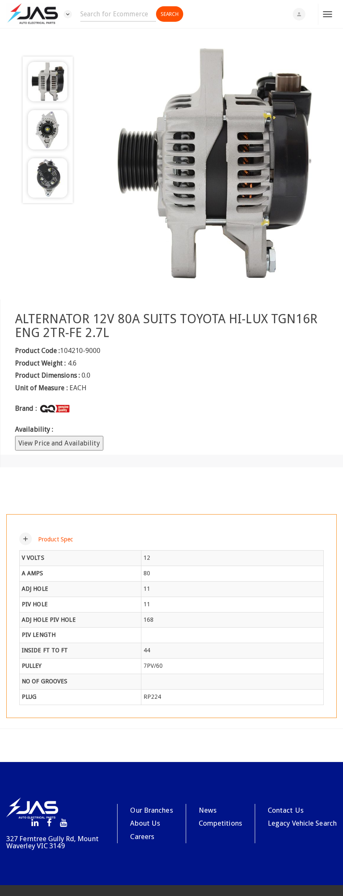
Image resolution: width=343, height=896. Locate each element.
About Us (145, 823)
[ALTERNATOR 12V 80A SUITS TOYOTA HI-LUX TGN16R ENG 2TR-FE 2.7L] (213, 164)
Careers (142, 836)
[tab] (171, 539)
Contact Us (286, 810)
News (208, 810)
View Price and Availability (59, 443)
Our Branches (151, 810)
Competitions (220, 823)
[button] (46, 539)
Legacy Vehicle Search (302, 823)
